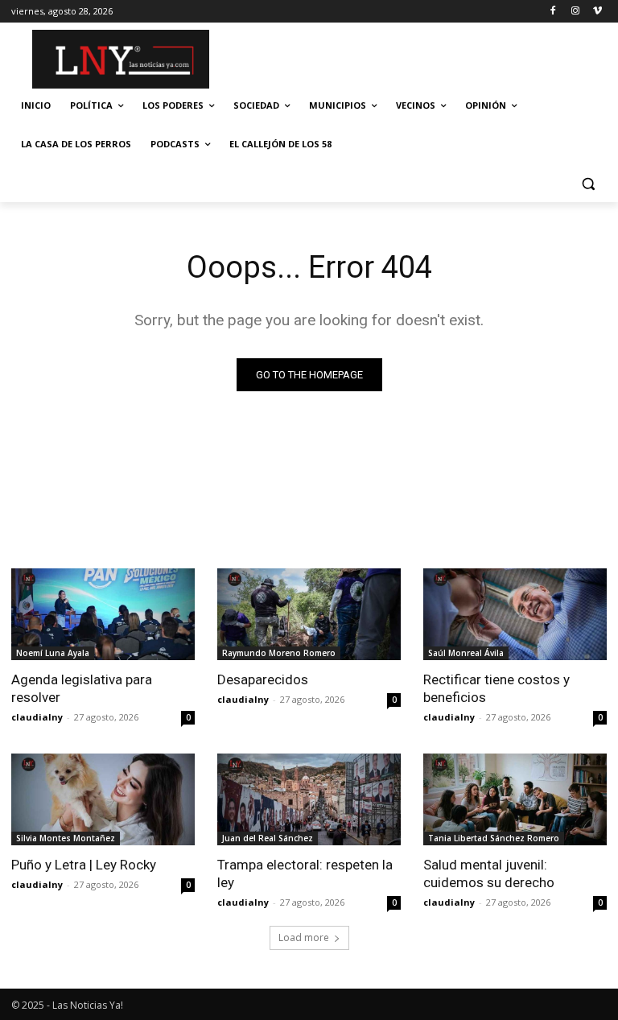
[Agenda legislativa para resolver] (103, 614)
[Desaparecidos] (309, 614)
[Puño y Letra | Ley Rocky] (103, 799)
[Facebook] (553, 11)
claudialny (37, 717)
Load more (303, 937)
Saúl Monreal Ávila (466, 653)
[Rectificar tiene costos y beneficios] (515, 614)
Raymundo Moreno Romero (279, 653)
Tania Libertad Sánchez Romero (493, 838)
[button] (588, 183)
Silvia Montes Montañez (65, 838)
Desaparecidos (262, 679)
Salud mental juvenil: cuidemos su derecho (488, 873)
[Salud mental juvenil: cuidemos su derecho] (515, 799)
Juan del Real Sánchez (267, 838)
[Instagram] (575, 11)
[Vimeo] (597, 11)
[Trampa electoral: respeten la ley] (309, 799)
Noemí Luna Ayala (52, 653)
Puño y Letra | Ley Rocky (83, 865)
